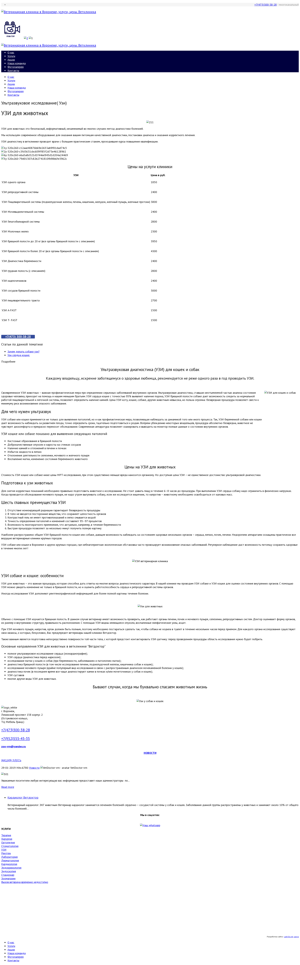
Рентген (6, 853)
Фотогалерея (16, 67)
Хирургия (6, 839)
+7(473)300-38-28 (265, 4)
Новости (34, 767)
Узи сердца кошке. (19, 355)
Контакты (13, 70)
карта (296, 936)
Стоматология (9, 846)
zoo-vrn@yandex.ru (13, 746)
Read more (7, 787)
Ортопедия (8, 842)
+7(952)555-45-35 (15, 738)
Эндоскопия (8, 871)
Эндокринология (11, 867)
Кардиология (9, 864)
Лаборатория (9, 857)
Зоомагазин (8, 878)
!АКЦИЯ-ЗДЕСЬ (11, 760)
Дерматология (10, 860)
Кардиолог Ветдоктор (23, 797)
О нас (11, 52)
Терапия (6, 835)
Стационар (7, 875)
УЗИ (3, 849)
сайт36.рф (288, 936)
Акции (11, 59)
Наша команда (17, 63)
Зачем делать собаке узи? (24, 351)
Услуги (11, 56)
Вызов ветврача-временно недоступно (24, 882)
